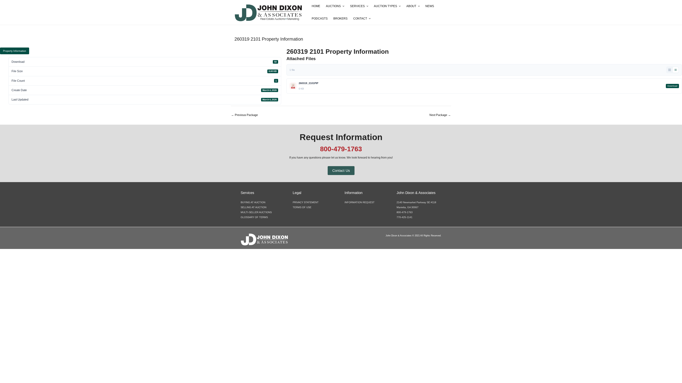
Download (672, 86)
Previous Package (244, 114)
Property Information (14, 50)
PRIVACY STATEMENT (306, 202)
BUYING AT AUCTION (253, 202)
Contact (360, 18)
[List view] (675, 70)
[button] (342, 6)
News (429, 6)
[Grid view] (669, 70)
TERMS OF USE (302, 207)
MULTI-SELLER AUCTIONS (256, 212)
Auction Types (385, 6)
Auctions (333, 6)
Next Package (440, 114)
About (411, 6)
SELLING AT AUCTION (253, 207)
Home (316, 6)
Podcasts (320, 18)
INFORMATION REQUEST (360, 202)
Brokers (340, 18)
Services (357, 6)
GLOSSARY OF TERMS (254, 217)
